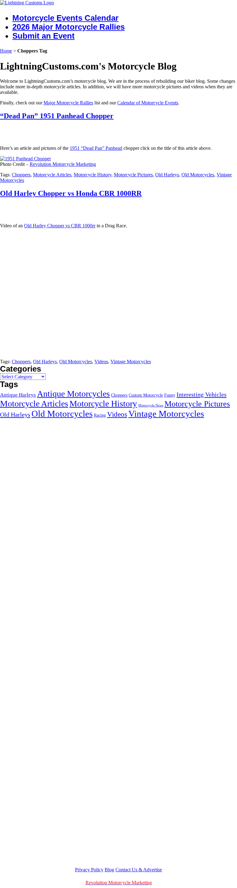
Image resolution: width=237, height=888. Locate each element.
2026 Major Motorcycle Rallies (68, 27)
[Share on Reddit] (28, 131)
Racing (100, 415)
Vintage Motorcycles (130, 361)
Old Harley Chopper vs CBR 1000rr (59, 225)
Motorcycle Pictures (133, 174)
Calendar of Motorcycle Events (147, 102)
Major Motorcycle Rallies (68, 102)
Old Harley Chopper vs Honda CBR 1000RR (71, 193)
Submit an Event (43, 36)
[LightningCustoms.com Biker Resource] (27, 2)
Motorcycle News (150, 405)
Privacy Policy (89, 869)
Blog (109, 869)
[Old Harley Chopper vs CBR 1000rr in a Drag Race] (100, 351)
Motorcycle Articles (52, 174)
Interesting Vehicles (202, 394)
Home (6, 50)
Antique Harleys (18, 395)
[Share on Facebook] (5, 131)
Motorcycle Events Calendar (65, 18)
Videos (101, 361)
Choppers (21, 174)
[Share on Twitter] (16, 131)
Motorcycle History (92, 174)
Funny (169, 395)
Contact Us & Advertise (138, 869)
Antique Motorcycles (73, 393)
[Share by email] (39, 131)
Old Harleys (167, 174)
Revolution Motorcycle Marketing (63, 164)
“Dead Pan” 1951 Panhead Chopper (57, 116)
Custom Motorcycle (146, 395)
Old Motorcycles (197, 174)
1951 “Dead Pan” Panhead (96, 148)
